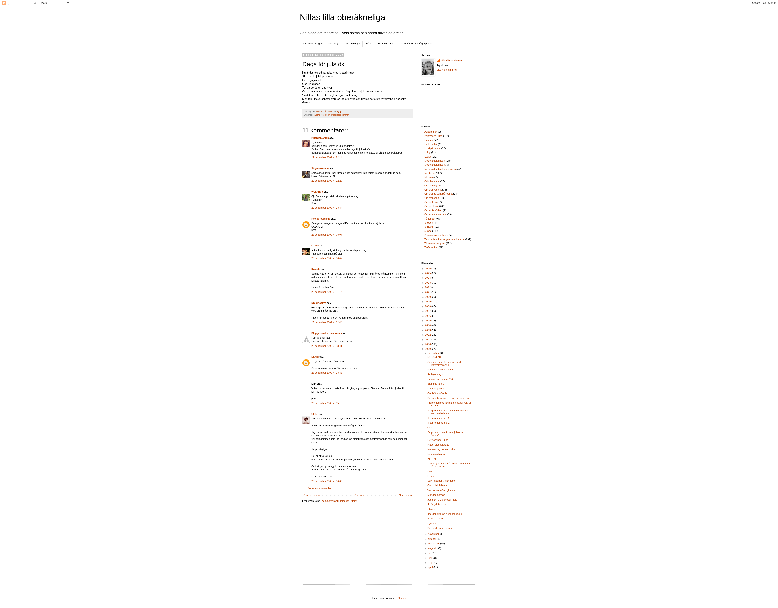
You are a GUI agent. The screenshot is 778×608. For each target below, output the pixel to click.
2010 (428, 344)
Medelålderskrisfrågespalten (416, 43)
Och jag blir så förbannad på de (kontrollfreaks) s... (444, 363)
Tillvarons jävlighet (312, 43)
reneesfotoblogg (320, 218)
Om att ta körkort (433, 210)
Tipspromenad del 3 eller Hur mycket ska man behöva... (447, 412)
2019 (428, 301)
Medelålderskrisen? (435, 164)
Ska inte (431, 509)
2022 (428, 287)
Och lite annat (432, 181)
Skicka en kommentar (319, 488)
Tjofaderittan (431, 247)
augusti (432, 548)
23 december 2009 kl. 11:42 (326, 292)
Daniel (315, 356)
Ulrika (314, 414)
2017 (428, 311)
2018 (428, 306)
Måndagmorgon (436, 495)
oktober (432, 539)
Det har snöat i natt (437, 440)
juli (430, 553)
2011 (428, 339)
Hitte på (428, 140)
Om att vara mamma (435, 214)
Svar (430, 471)
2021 (428, 292)
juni (430, 557)
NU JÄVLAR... (435, 357)
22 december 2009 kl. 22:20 (326, 180)
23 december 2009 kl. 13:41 (326, 346)
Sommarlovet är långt (436, 235)
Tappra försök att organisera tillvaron (331, 115)
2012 (428, 334)
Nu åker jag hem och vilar (441, 449)
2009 (428, 349)
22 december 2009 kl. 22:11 (326, 157)
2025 (428, 273)
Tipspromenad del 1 (438, 422)
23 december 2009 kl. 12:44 (326, 322)
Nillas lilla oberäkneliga (342, 17)
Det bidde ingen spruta (440, 528)
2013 (428, 330)
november (434, 534)
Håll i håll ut (430, 144)
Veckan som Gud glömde (441, 490)
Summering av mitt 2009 (440, 379)
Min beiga (333, 43)
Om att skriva (431, 206)
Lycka (427, 156)
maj (430, 562)
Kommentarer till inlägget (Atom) (339, 501)
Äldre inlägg (405, 495)
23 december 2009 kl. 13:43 (326, 372)
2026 (428, 268)
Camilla (315, 245)
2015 (428, 320)
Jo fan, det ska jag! (437, 504)
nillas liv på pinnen (451, 60)
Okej (430, 427)
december (434, 353)
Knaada (315, 269)
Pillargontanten (320, 138)
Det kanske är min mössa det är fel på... (449, 398)
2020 (428, 296)
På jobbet (429, 218)
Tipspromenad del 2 (438, 418)
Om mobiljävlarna (437, 485)
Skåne (368, 43)
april (430, 567)
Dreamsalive (318, 303)
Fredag (431, 476)
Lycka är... (432, 523)
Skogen (428, 222)
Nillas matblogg (436, 454)
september (434, 543)
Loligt (427, 152)
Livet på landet (432, 148)
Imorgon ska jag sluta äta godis (444, 514)
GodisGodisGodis (437, 393)
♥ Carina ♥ (317, 191)
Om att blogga (352, 43)
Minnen (428, 177)
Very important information (441, 480)
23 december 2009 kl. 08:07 (326, 234)
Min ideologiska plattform (441, 369)
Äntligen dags (435, 374)
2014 (428, 325)
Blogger (402, 598)
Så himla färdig (435, 383)
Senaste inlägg (311, 495)
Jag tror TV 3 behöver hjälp (442, 499)
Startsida (359, 495)
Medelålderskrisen (434, 160)
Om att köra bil (432, 198)
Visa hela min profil (447, 69)
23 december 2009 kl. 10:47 (326, 258)
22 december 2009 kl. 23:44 (326, 207)
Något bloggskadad (438, 444)
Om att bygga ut (433, 189)
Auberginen (430, 131)
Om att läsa (430, 202)
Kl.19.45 (432, 459)
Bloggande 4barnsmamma (326, 333)
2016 (428, 316)
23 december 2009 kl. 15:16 (326, 403)
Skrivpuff (429, 226)
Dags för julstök (436, 388)
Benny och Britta (387, 43)
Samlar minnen (435, 518)
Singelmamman (320, 168)
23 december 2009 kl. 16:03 (326, 481)
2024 (428, 277)
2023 (428, 282)
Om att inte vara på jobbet (438, 193)
